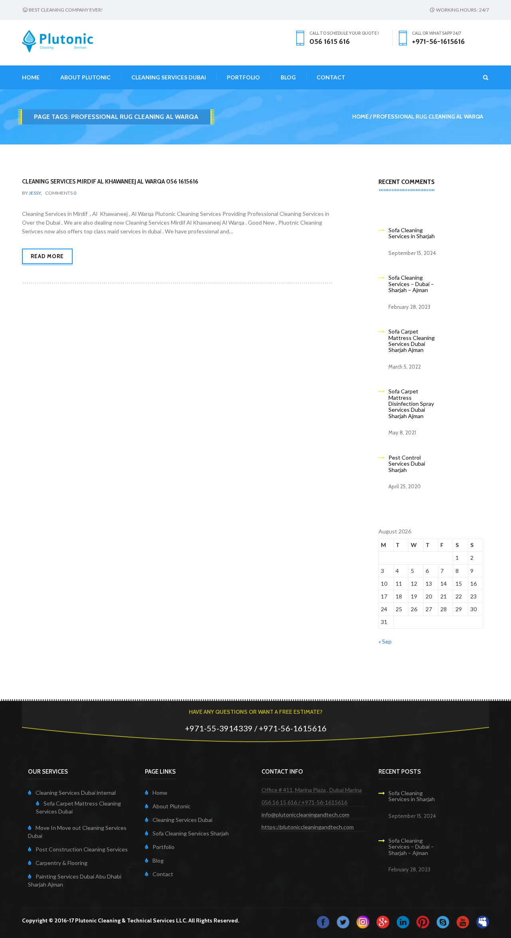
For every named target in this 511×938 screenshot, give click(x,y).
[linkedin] (402, 921)
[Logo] (57, 40)
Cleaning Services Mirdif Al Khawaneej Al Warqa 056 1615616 (110, 181)
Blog (288, 77)
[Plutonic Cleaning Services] (363, 921)
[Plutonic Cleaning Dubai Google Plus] (382, 921)
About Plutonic (85, 77)
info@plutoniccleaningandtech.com (305, 814)
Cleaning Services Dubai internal (76, 792)
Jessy (35, 193)
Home (31, 77)
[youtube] (462, 921)
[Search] (480, 77)
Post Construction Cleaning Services (82, 849)
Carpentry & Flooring (61, 862)
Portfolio (243, 77)
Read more (47, 256)
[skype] (442, 921)
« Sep (385, 641)
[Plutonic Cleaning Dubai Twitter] (343, 921)
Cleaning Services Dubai (168, 77)
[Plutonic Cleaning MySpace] (482, 921)
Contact (331, 77)
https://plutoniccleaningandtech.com (307, 826)
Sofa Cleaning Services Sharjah (191, 833)
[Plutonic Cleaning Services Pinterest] (422, 921)
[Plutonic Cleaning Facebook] (323, 921)
